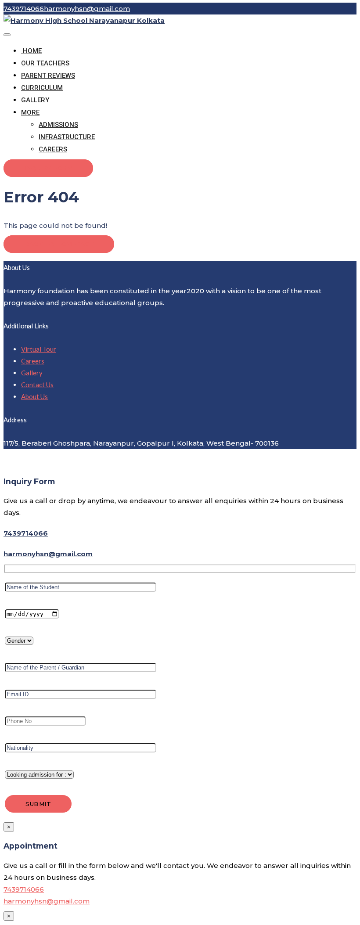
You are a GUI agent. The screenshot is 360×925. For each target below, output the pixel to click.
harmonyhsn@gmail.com (48, 554)
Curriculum (42, 88)
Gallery (35, 100)
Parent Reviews (48, 75)
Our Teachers (45, 63)
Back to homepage (59, 244)
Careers (53, 149)
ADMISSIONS (58, 125)
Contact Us (37, 385)
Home (31, 51)
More (30, 112)
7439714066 (26, 533)
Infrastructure (67, 137)
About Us (34, 396)
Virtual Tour (38, 349)
